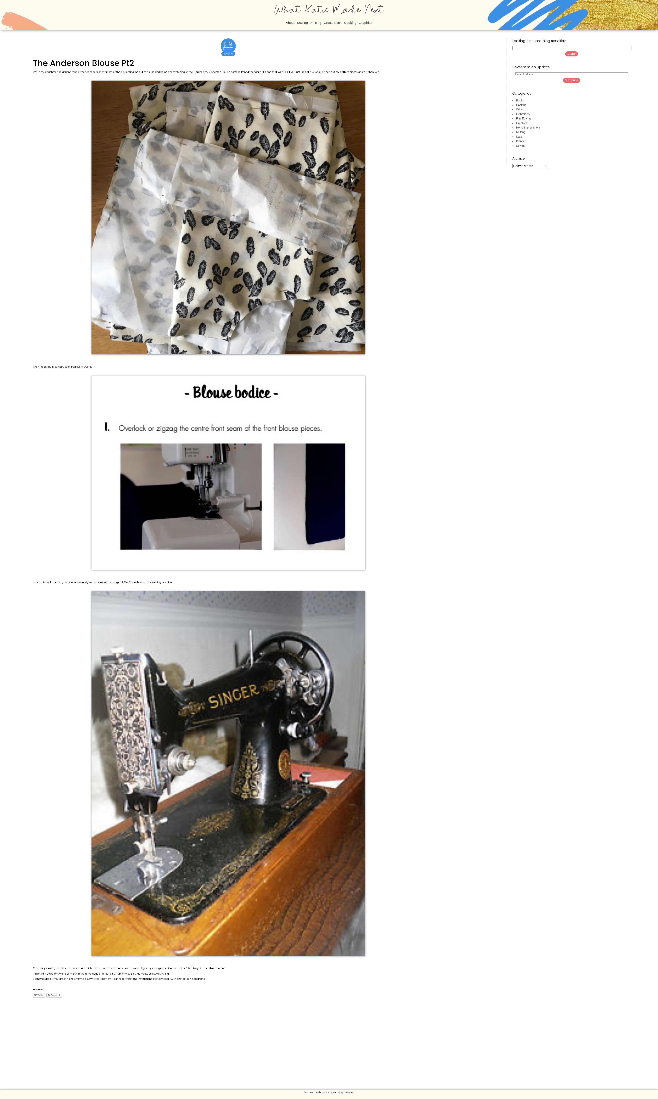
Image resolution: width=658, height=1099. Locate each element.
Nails (519, 136)
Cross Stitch (333, 23)
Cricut (519, 109)
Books (520, 100)
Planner (521, 141)
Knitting (315, 23)
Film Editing (523, 118)
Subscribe (571, 80)
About (290, 23)
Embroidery (523, 114)
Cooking (350, 23)
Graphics (365, 23)
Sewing (302, 23)
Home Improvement (528, 127)
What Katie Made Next (329, 11)
